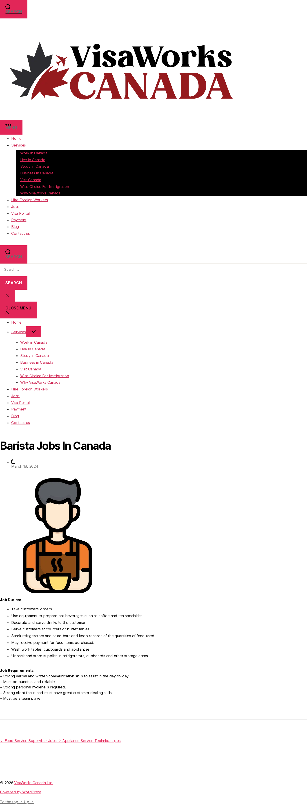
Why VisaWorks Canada (40, 193)
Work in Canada (33, 153)
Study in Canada (34, 166)
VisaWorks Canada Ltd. (33, 782)
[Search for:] (153, 269)
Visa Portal (20, 213)
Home (16, 138)
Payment (18, 220)
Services (18, 145)
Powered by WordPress (20, 792)
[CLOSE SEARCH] (7, 296)
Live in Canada (32, 160)
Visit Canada (30, 180)
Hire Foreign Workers (29, 200)
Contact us (20, 233)
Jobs (15, 206)
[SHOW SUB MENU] (33, 331)
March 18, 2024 (24, 466)
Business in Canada (36, 173)
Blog (15, 226)
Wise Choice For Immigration (44, 186)
